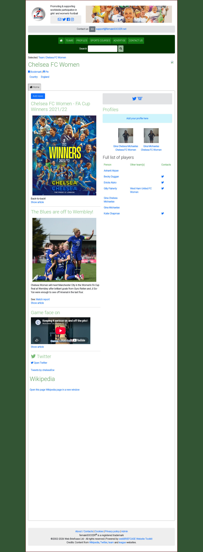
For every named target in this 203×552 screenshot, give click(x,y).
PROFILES (82, 40)
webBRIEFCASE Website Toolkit (135, 538)
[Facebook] (68, 19)
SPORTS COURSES (100, 40)
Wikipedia (94, 542)
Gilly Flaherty (110, 188)
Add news (38, 96)
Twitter (103, 542)
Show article (37, 202)
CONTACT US (136, 40)
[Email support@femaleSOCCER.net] (59, 19)
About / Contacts (84, 531)
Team (41, 57)
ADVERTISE (120, 40)
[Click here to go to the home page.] (38, 14)
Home (35, 87)
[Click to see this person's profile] (126, 135)
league (122, 542)
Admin (124, 531)
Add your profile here (137, 118)
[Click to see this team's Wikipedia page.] (139, 98)
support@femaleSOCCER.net (111, 29)
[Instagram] (72, 19)
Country (34, 76)
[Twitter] (64, 19)
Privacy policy (112, 531)
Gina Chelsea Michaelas (125, 146)
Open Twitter (40, 362)
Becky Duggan (111, 176)
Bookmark (35, 71)
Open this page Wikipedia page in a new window (55, 389)
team (111, 542)
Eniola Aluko (110, 182)
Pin (47, 71)
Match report (43, 299)
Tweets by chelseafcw (42, 370)
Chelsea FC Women (55, 57)
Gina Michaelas (151, 146)
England (45, 76)
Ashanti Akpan (111, 170)
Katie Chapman (112, 213)
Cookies (99, 531)
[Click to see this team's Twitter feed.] (134, 98)
